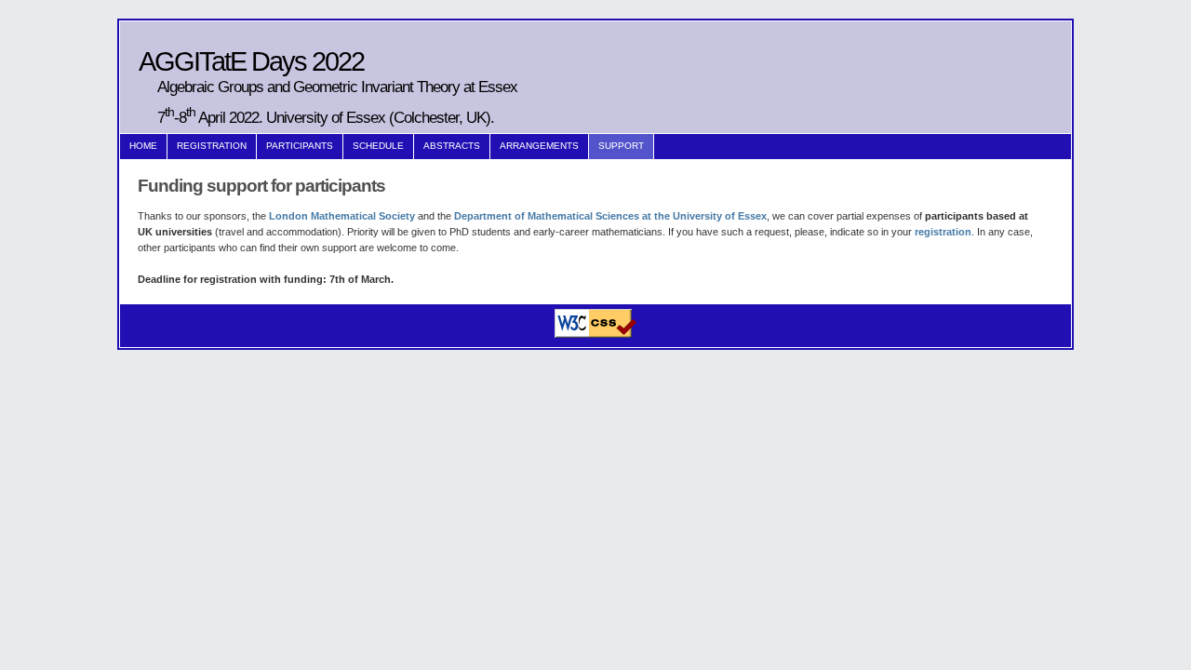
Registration (212, 146)
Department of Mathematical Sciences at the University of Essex (610, 215)
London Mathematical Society (342, 215)
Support (621, 146)
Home (143, 146)
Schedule (378, 146)
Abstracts (451, 146)
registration (943, 231)
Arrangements (539, 146)
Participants (299, 146)
